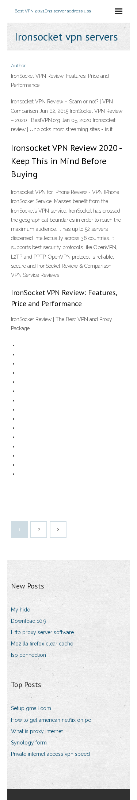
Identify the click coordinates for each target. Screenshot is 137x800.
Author (18, 65)
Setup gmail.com (31, 708)
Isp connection (28, 655)
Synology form (29, 743)
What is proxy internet (37, 731)
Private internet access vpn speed (50, 754)
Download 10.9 (28, 621)
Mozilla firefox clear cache (42, 644)
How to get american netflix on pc (51, 720)
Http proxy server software (42, 632)
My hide (20, 610)
